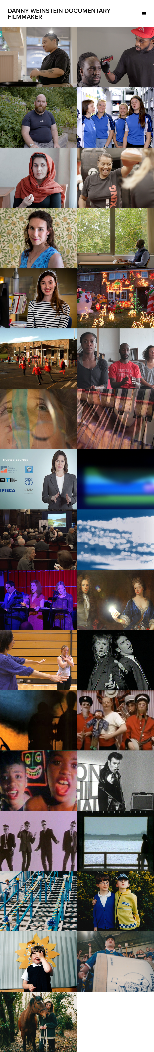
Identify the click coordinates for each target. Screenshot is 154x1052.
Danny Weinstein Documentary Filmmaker (60, 13)
